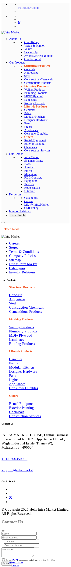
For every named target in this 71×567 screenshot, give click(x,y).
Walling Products (34, 89)
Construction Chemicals (38, 79)
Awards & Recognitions (38, 55)
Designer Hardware (36, 120)
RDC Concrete (33, 177)
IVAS (27, 164)
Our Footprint (32, 59)
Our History (31, 42)
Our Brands (16, 153)
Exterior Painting (34, 143)
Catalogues (30, 197)
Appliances (31, 130)
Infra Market (31, 157)
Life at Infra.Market (23, 264)
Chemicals (30, 147)
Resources (15, 194)
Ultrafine (29, 191)
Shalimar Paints (33, 160)
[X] (10, 498)
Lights (28, 126)
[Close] (3, 530)
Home (15, 559)
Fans (27, 123)
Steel (27, 76)
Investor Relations (20, 211)
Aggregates (31, 72)
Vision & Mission (34, 45)
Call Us (15, 565)
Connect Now (15, 562)
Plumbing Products (35, 93)
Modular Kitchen (34, 116)
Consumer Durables (36, 133)
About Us (15, 38)
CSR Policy (31, 208)
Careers (28, 201)
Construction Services (37, 150)
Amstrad (29, 167)
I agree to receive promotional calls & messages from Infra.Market (31, 560)
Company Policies (22, 256)
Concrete (29, 69)
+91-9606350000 (28, 8)
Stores (13, 247)
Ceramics (29, 109)
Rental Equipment (35, 140)
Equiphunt (30, 180)
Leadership (30, 52)
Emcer (28, 170)
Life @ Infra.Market (36, 204)
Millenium (30, 174)
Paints (27, 113)
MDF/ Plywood (33, 96)
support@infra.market (17, 470)
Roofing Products (34, 103)
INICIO (29, 184)
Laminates (30, 99)
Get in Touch (18, 215)
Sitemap (15, 260)
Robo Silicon (32, 187)
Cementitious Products (37, 82)
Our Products (17, 62)
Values (28, 49)
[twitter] (19, 22)
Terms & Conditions (24, 252)
